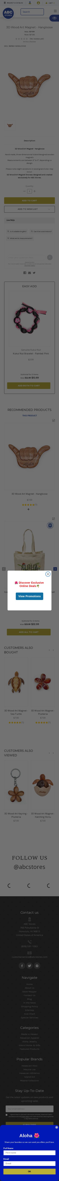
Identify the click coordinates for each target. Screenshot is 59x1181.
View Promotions (29, 596)
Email (6, 1159)
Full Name (8, 1148)
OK (29, 1171)
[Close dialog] (48, 574)
